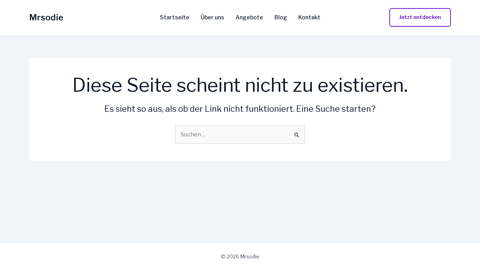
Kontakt (309, 17)
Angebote (249, 17)
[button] (420, 17)
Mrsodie (46, 17)
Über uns (212, 17)
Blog (280, 17)
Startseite (174, 17)
